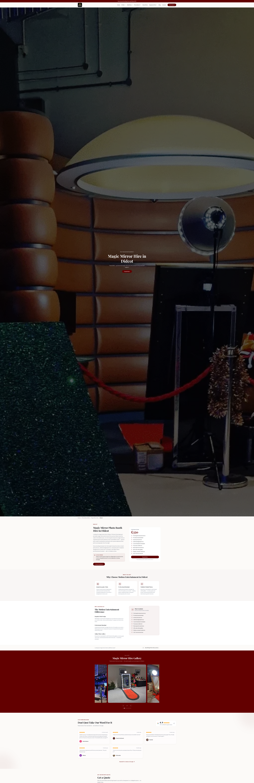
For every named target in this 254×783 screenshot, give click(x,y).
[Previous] (123, 705)
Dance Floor (145, 4)
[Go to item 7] (129, 708)
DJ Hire (123, 4)
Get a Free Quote (99, 564)
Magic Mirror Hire (94, 517)
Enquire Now (127, 271)
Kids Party (129, 4)
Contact (164, 4)
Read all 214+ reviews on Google (126, 761)
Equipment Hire (152, 4)
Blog (160, 4)
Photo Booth (137, 4)
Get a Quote (172, 4)
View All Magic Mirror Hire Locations (151, 647)
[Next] (131, 705)
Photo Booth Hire (86, 517)
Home (118, 4)
